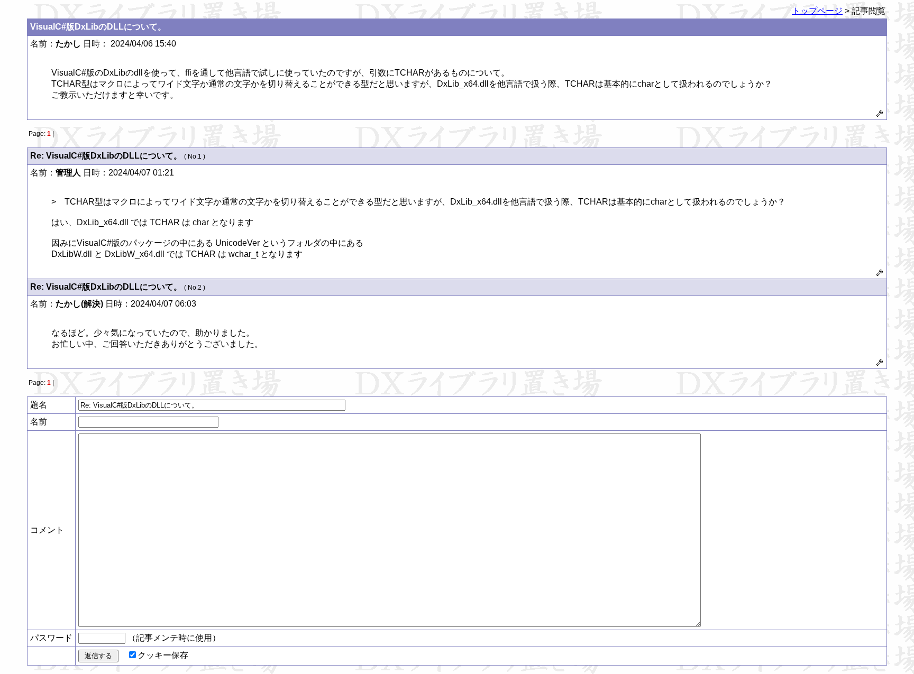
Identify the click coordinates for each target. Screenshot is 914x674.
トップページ (817, 10)
